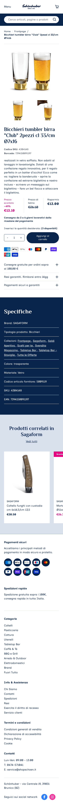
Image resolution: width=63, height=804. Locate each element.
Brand (8, 667)
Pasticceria (11, 630)
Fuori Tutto (11, 672)
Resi (6, 703)
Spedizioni (10, 698)
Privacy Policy (12, 738)
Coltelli (8, 625)
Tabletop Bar (28, 350)
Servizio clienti (13, 712)
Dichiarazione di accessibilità (22, 734)
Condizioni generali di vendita (22, 729)
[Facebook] (44, 797)
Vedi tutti (31, 441)
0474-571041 (15, 764)
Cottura (9, 634)
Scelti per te (25, 345)
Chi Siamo (10, 689)
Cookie (8, 743)
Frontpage (24, 340)
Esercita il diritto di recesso (21, 708)
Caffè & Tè (10, 649)
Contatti (9, 693)
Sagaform (40, 340)
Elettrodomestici (14, 663)
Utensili (8, 639)
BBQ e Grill (11, 653)
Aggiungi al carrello (42, 238)
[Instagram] (52, 797)
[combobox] (31, 19)
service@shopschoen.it (21, 769)
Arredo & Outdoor (15, 658)
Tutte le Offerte (27, 355)
